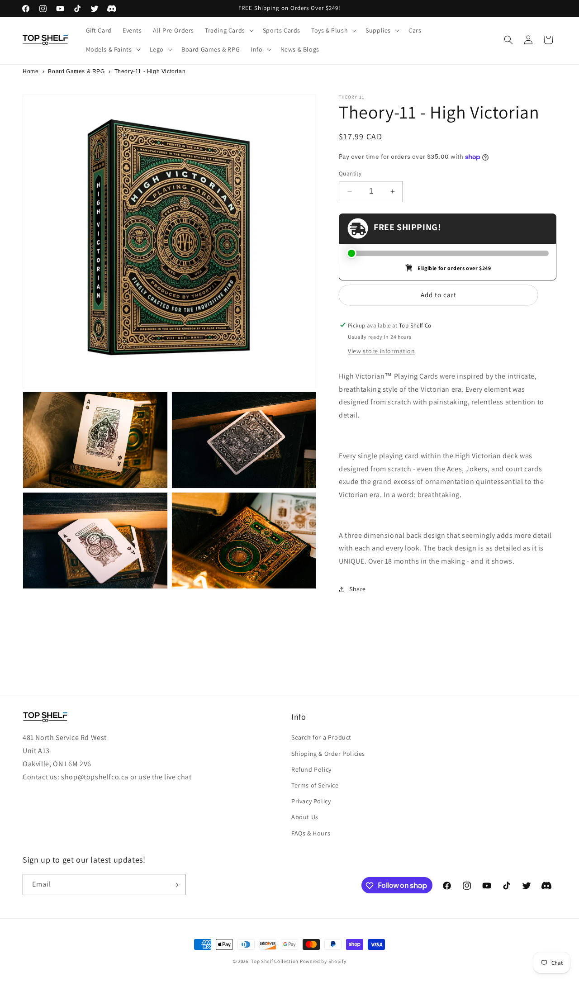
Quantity (350, 173)
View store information (381, 350)
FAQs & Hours (310, 833)
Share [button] (357, 589)
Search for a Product (321, 737)
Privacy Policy (311, 801)
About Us (304, 817)
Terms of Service (315, 785)
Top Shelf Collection (275, 961)
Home (30, 71)
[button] (228, 30)
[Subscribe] (175, 885)
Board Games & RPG (76, 71)
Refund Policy (311, 769)
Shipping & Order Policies (328, 753)
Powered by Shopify (323, 961)
